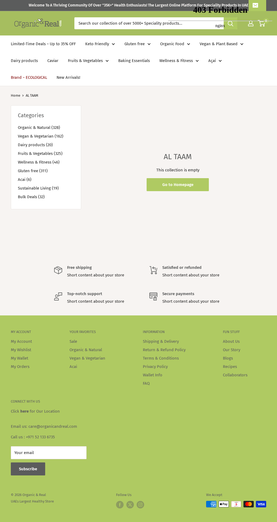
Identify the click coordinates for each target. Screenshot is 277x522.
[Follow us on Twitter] (130, 504)
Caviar (52, 60)
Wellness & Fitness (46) (39, 162)
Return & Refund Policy (164, 349)
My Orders (20, 366)
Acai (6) (24, 179)
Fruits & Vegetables (85, 60)
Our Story (231, 349)
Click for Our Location (35, 411)
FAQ (146, 383)
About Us (231, 341)
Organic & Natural (86, 349)
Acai (73, 366)
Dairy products (24, 60)
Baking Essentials (134, 60)
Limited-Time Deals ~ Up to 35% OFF (43, 43)
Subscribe (28, 468)
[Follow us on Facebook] (120, 504)
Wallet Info (152, 375)
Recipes (230, 366)
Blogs (228, 358)
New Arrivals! (68, 77)
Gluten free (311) (33, 170)
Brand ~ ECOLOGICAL (29, 77)
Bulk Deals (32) (31, 196)
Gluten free (134, 43)
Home (15, 95)
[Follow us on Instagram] (140, 504)
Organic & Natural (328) (39, 127)
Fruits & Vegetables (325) (40, 153)
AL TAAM (32, 95)
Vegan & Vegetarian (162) (40, 136)
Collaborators (235, 375)
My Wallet (19, 358)
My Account (21, 341)
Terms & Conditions (161, 358)
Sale (73, 341)
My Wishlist (21, 349)
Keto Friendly (97, 43)
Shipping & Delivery (161, 341)
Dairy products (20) (35, 144)
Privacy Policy (155, 366)
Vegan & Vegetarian (87, 358)
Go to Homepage (177, 184)
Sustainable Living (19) (38, 188)
